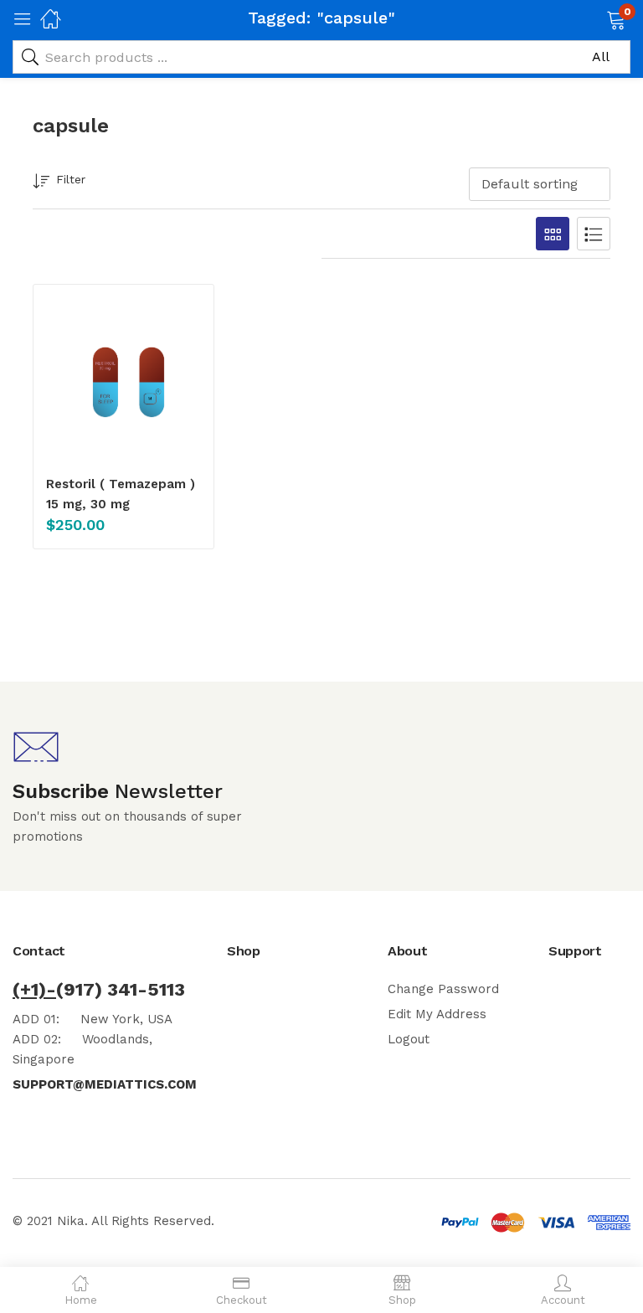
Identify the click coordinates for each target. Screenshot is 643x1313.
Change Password (443, 988)
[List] (593, 233)
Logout (409, 1039)
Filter (70, 179)
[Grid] (552, 233)
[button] (594, 18)
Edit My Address (437, 1014)
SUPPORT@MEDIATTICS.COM (105, 1084)
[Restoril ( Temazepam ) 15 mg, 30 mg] (123, 378)
